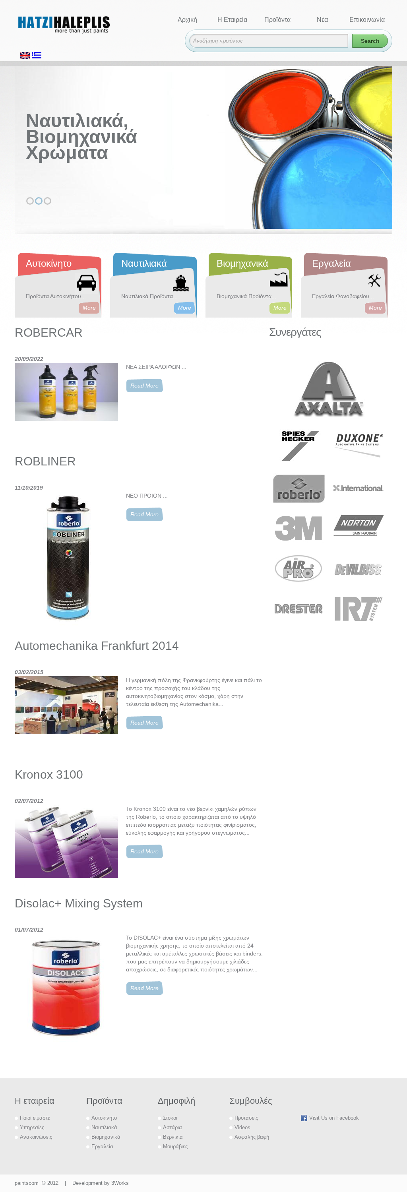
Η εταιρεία (232, 19)
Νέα (322, 19)
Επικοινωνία (367, 19)
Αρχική (187, 19)
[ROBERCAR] (66, 404)
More (89, 307)
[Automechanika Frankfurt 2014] (66, 718)
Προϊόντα (277, 19)
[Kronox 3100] (66, 846)
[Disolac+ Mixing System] (66, 989)
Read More (144, 385)
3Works (120, 1183)
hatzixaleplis (78, 28)
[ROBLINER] (66, 561)
